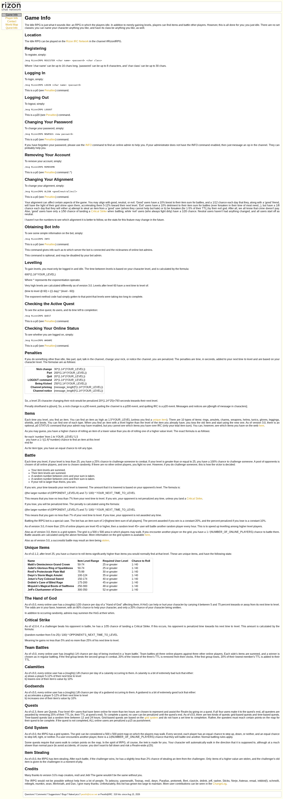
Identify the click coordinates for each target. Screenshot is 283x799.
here (261, 425)
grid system (151, 717)
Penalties (50, 90)
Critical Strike (99, 211)
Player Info (11, 18)
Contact (11, 21)
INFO (88, 145)
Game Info (12, 14)
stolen (105, 540)
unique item (160, 419)
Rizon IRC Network (77, 41)
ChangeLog (219, 783)
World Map (11, 24)
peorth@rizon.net (89, 794)
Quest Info (12, 28)
